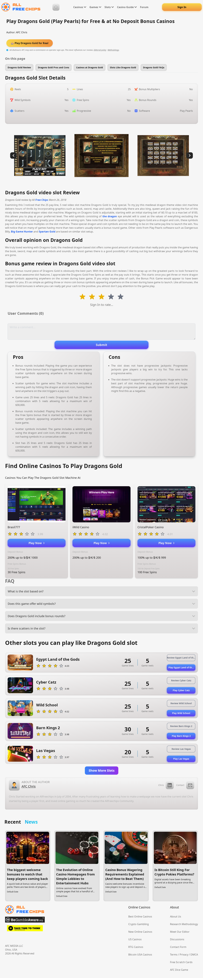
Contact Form (178, 947)
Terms (173, 954)
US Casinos (135, 939)
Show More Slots (102, 770)
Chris (161, 785)
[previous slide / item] (13, 155)
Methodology (113, 50)
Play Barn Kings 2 (181, 735)
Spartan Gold (47, 231)
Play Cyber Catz (181, 690)
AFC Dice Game (179, 970)
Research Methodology (184, 924)
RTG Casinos (135, 947)
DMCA (194, 954)
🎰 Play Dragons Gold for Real (29, 43)
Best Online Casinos (140, 916)
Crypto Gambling (138, 924)
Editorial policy (100, 50)
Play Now (36, 543)
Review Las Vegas (181, 748)
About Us (175, 916)
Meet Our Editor (180, 931)
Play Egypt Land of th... (181, 667)
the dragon (109, 216)
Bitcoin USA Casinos (140, 954)
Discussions (177, 939)
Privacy (184, 954)
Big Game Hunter (22, 231)
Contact (180, 785)
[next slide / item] (190, 155)
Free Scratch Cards (181, 962)
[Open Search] (55, 7)
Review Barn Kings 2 (181, 726)
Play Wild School (181, 713)
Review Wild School (181, 703)
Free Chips (41, 200)
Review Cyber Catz (181, 680)
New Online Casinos (140, 931)
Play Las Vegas (181, 758)
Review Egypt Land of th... (181, 657)
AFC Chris (21, 32)
